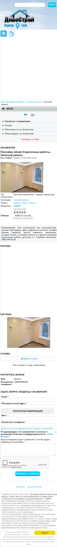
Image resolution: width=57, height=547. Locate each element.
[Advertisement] (28, 68)
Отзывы (8, 125)
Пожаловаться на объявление (19, 129)
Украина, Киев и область (25, 203)
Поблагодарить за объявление (19, 133)
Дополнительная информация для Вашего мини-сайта (27, 428)
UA (24, 25)
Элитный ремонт (21, 200)
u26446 (16, 206)
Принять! (45, 532)
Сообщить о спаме (30, 139)
